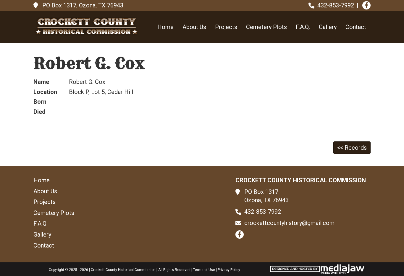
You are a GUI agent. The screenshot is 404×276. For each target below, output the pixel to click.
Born (39, 101)
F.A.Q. (303, 27)
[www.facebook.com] (366, 5)
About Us (194, 27)
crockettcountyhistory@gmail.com (289, 222)
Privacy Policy (229, 270)
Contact (355, 27)
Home (165, 27)
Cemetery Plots (266, 27)
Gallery (328, 27)
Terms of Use (204, 270)
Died (39, 111)
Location (45, 91)
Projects (226, 27)
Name (41, 81)
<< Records (352, 147)
